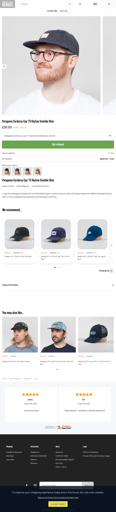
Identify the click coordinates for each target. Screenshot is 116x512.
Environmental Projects (65, 459)
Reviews (34, 463)
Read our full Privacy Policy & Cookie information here (58, 497)
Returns (34, 459)
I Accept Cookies (58, 504)
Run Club (59, 463)
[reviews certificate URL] (58, 427)
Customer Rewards (14, 452)
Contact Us (35, 452)
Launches (10, 459)
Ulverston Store (62, 456)
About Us (59, 452)
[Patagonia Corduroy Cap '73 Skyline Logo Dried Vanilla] (17, 171)
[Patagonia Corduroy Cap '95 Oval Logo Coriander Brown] (37, 171)
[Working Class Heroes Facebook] (27, 485)
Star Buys (10, 456)
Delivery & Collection (39, 456)
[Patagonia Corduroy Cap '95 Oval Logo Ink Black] (27, 171)
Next (111, 345)
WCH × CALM (61, 467)
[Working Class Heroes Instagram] (35, 485)
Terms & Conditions (91, 452)
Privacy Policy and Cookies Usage (96, 456)
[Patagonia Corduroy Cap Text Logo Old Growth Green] (6, 171)
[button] (111, 245)
